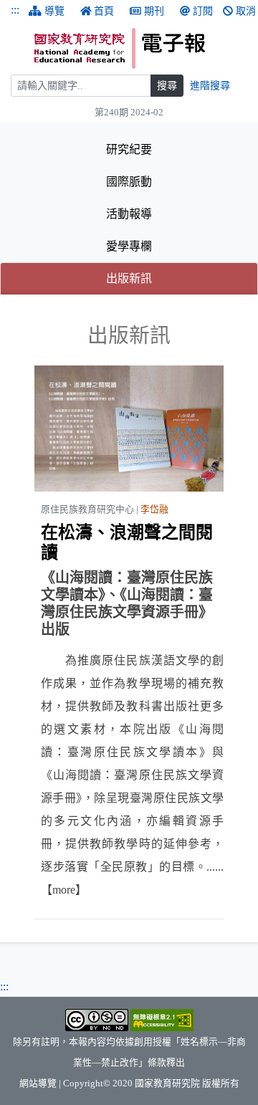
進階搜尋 (210, 85)
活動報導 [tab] (129, 214)
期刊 (154, 11)
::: (15, 10)
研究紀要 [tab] (129, 149)
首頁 (104, 11)
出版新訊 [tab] (172, 278)
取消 (246, 11)
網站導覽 (38, 1083)
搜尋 (167, 85)
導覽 (54, 11)
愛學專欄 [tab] (129, 246)
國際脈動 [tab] (129, 182)
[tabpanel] (129, 621)
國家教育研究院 (167, 1083)
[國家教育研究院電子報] (140, 48)
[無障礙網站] (162, 1019)
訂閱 (203, 11)
